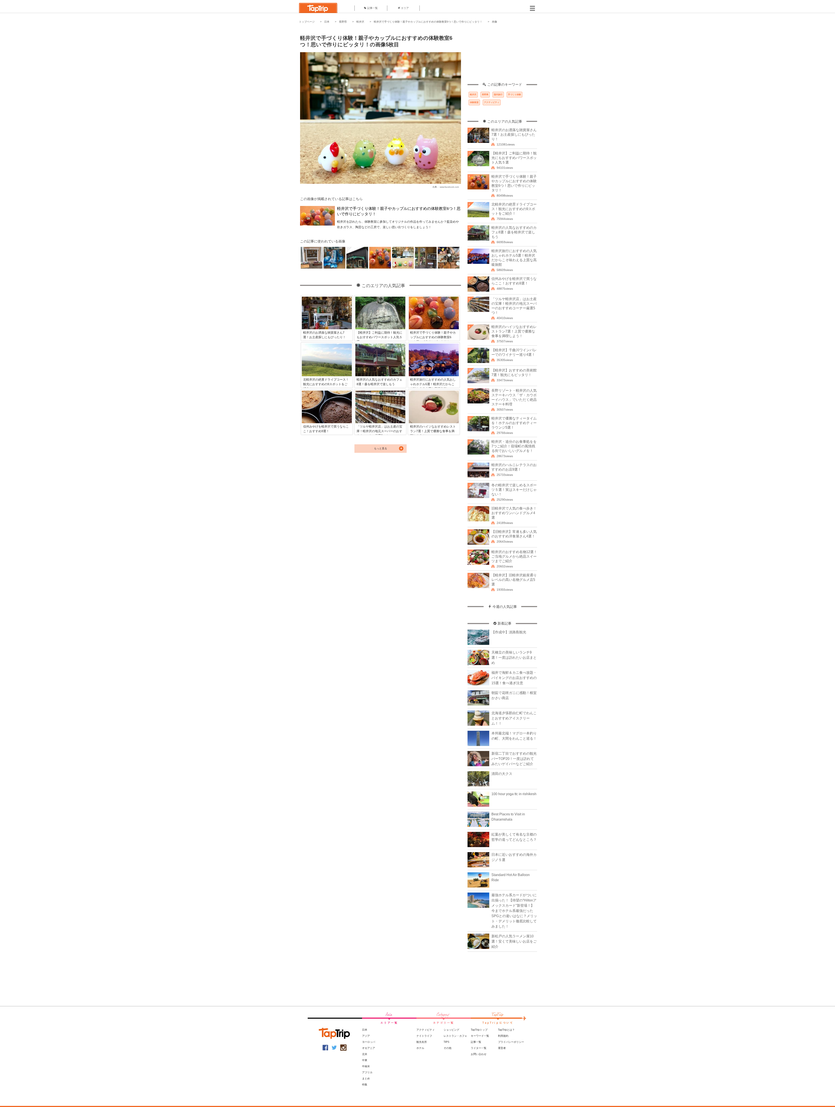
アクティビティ (491, 102)
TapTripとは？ (506, 1029)
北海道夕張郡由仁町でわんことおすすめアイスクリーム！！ (514, 718)
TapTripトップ (479, 1029)
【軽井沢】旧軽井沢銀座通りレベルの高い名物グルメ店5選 (514, 579)
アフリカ (367, 1072)
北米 (364, 1054)
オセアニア (368, 1048)
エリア (405, 8)
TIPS (446, 1041)
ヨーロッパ (368, 1041)
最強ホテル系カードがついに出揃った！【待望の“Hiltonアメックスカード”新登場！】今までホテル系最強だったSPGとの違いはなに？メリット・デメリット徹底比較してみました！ (514, 910)
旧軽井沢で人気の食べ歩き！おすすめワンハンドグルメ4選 (514, 513)
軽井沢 (360, 21)
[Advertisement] (502, 55)
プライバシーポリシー (511, 1041)
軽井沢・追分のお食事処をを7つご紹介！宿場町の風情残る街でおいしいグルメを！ (514, 446)
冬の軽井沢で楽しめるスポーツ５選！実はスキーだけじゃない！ (514, 489)
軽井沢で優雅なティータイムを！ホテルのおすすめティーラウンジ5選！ (514, 422)
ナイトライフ (424, 1035)
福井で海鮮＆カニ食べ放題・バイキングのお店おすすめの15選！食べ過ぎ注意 (514, 678)
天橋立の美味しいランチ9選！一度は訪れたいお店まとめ (514, 657)
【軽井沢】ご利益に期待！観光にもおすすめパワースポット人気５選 (514, 157)
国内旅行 (498, 94)
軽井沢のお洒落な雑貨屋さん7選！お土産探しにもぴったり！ (514, 134)
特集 (364, 1084)
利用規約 (503, 1035)
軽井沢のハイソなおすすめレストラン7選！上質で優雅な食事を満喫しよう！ (514, 331)
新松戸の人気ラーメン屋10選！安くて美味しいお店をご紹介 (514, 941)
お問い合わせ (478, 1054)
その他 (447, 1048)
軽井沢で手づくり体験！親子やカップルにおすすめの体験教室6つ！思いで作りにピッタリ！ (428, 21)
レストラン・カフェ (455, 1035)
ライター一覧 (478, 1048)
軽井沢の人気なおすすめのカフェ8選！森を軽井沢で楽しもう (514, 232)
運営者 (502, 1048)
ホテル (420, 1048)
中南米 (366, 1066)
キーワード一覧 (480, 1035)
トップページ (307, 21)
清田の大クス (501, 774)
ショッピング (451, 1029)
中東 (364, 1060)
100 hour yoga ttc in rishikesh (513, 794)
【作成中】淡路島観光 (508, 632)
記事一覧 (372, 8)
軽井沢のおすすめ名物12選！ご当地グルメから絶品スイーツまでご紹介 (514, 556)
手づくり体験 (514, 94)
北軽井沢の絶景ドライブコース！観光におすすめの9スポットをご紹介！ (514, 208)
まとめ (366, 1078)
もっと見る (380, 448)
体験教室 (474, 102)
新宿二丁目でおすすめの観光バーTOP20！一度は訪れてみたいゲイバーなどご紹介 (514, 759)
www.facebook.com (449, 187)
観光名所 (421, 1041)
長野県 (343, 21)
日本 (326, 21)
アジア (366, 1035)
